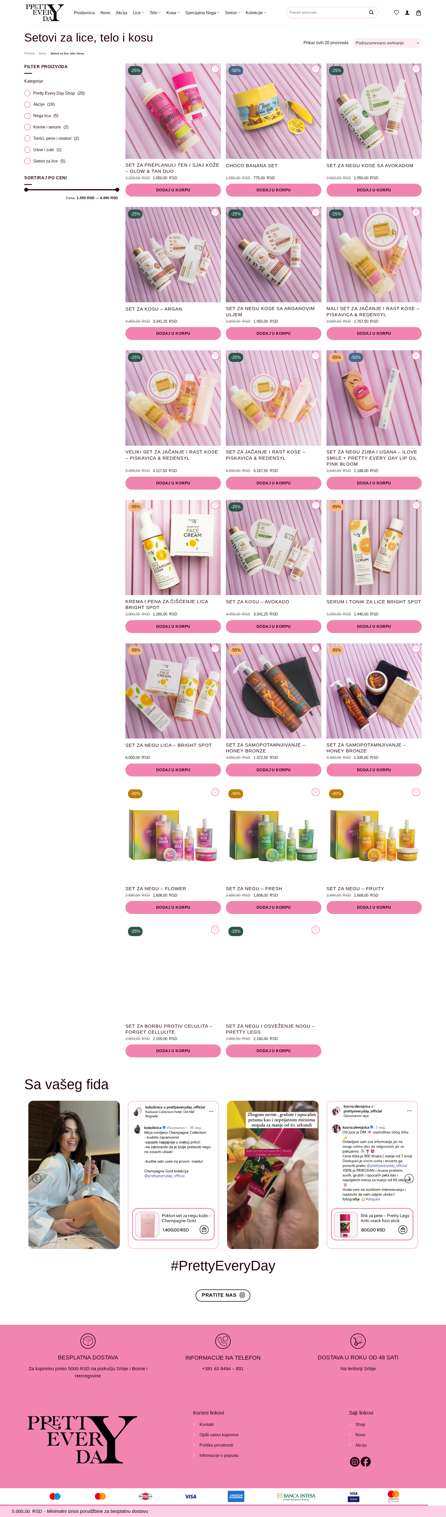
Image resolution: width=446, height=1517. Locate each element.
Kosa (171, 12)
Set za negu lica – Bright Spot (168, 745)
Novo (105, 12)
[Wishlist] (396, 12)
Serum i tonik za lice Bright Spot (373, 601)
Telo (153, 12)
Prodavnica (84, 12)
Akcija (121, 12)
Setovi (231, 12)
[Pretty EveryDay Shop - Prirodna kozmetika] (45, 13)
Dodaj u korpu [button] (173, 190)
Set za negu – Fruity (355, 888)
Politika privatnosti (216, 1445)
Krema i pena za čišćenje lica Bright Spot (166, 604)
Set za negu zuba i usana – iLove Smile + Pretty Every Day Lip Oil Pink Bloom (371, 458)
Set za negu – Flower (155, 888)
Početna (29, 53)
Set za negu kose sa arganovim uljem (270, 311)
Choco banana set (252, 165)
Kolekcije (254, 12)
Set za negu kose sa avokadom (369, 165)
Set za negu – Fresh (254, 888)
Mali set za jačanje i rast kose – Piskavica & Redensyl (372, 311)
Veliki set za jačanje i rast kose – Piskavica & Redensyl (171, 454)
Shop (360, 1424)
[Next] (409, 1178)
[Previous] (37, 1178)
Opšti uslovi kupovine (219, 1434)
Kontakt (206, 1424)
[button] (407, 12)
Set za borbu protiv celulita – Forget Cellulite (168, 1029)
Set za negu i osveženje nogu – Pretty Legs (270, 1029)
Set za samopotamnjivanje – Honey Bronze (265, 747)
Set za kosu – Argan (153, 309)
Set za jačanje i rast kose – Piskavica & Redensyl (265, 454)
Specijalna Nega (200, 12)
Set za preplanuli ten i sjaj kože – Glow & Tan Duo (172, 168)
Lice (137, 12)
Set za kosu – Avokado (257, 601)
